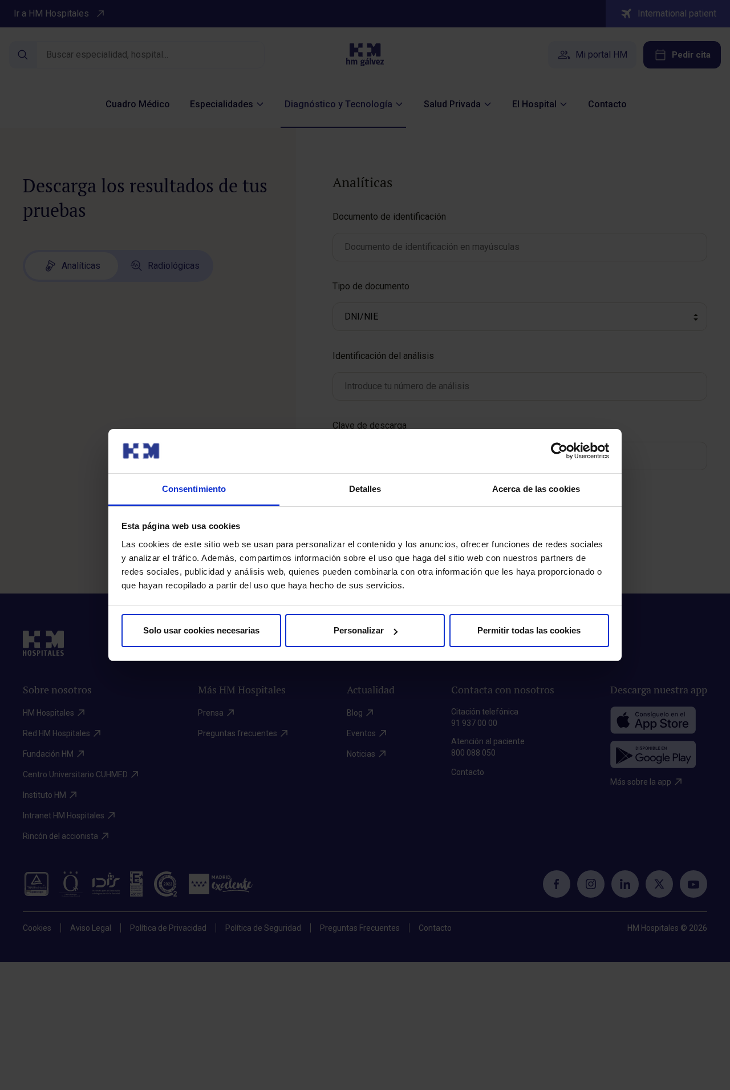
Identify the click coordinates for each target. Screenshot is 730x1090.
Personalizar (359, 630)
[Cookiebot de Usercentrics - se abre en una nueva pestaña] (559, 450)
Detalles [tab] (365, 489)
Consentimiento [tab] (194, 489)
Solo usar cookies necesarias (201, 630)
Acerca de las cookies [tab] (536, 489)
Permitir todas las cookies (529, 630)
